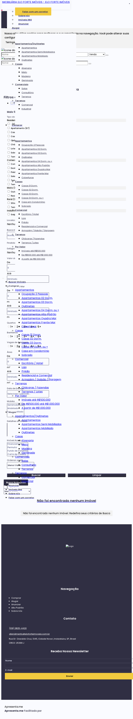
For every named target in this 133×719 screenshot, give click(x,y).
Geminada (27, 80)
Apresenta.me (14, 707)
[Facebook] (70, 568)
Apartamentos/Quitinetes (29, 43)
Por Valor (20, 246)
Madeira (26, 76)
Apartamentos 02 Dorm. (34, 149)
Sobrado (26, 206)
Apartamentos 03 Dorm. (34, 153)
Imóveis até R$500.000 (33, 250)
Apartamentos (29, 47)
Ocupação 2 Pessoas (33, 145)
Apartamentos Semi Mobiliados (38, 51)
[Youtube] (70, 580)
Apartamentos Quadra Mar (36, 169)
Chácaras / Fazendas (33, 238)
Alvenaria (27, 68)
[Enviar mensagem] (107, 55)
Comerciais (21, 84)
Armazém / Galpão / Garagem (38, 230)
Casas (18, 64)
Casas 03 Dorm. (30, 193)
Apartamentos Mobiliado (35, 55)
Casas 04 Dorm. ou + (33, 197)
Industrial (26, 108)
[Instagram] (70, 574)
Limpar (96, 475)
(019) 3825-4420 (18, 628)
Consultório (28, 92)
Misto (24, 72)
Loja (24, 218)
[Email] (70, 561)
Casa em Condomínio (33, 202)
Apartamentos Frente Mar (35, 173)
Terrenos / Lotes (30, 242)
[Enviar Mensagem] (90, 63)
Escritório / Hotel (30, 214)
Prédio (25, 222)
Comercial (27, 104)
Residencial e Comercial (35, 226)
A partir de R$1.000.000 (33, 259)
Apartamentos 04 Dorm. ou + (37, 161)
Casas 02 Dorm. (30, 189)
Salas (24, 88)
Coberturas (28, 177)
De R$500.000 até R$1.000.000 (37, 254)
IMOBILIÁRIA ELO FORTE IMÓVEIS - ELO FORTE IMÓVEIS (36, 2)
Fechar (129, 3)
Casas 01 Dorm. (30, 185)
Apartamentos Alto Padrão (36, 165)
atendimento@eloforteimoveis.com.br (29, 633)
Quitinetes (27, 60)
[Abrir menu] (3, 278)
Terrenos (26, 96)
